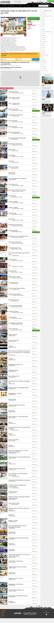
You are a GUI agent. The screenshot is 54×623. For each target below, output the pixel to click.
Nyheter (20, 5)
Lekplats (43, 45)
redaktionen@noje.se (46, 612)
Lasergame (43, 39)
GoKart (43, 33)
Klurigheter (44, 35)
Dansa (43, 27)
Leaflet (26, 85)
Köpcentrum (44, 37)
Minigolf (43, 49)
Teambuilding (44, 66)
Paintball (43, 53)
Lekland (43, 43)
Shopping (43, 58)
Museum (43, 51)
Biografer (43, 23)
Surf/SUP (43, 64)
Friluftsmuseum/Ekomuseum (47, 31)
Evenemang (12, 5)
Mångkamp (43, 47)
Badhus (43, 18)
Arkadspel (43, 12)
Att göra (4, 5)
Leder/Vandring (44, 41)
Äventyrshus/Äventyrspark (46, 16)
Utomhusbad (44, 68)
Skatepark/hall (44, 62)
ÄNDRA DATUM (34, 93)
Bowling (43, 25)
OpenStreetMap (32, 85)
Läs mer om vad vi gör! (32, 614)
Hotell (28, 5)
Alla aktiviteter (45, 70)
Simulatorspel (44, 60)
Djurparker (44, 29)
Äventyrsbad (44, 14)
